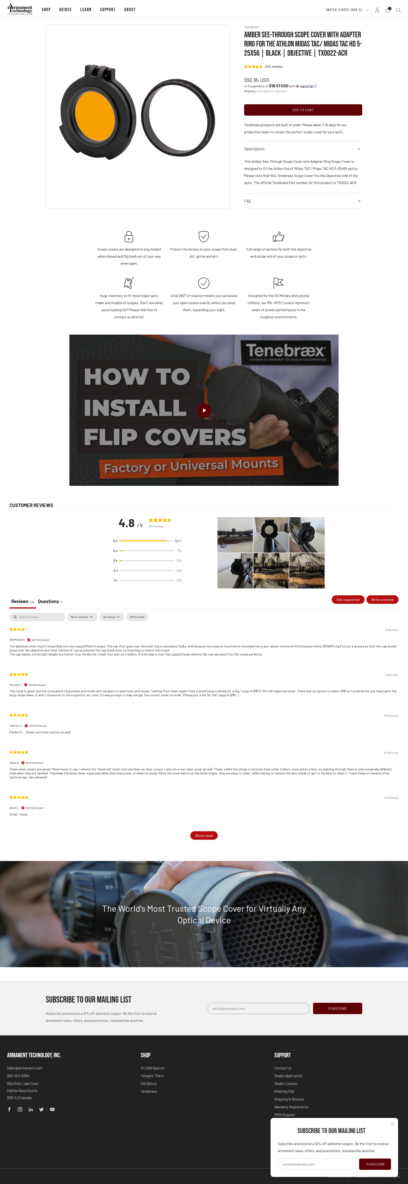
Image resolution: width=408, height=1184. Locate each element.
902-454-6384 (18, 1076)
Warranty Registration (291, 1107)
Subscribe (375, 1164)
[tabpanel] (204, 728)
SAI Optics (149, 1083)
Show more (204, 835)
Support (108, 10)
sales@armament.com (24, 1068)
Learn (86, 10)
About (130, 10)
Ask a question (348, 599)
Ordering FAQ (284, 1091)
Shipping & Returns (289, 1099)
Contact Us (283, 1068)
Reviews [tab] (22, 601)
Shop (46, 10)
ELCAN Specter (153, 1068)
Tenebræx (252, 27)
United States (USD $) (344, 10)
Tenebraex (149, 1091)
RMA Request (284, 1115)
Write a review (382, 599)
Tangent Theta (152, 1076)
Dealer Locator (285, 1083)
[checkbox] (137, 617)
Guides (65, 10)
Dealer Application (288, 1076)
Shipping (249, 91)
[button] (280, 86)
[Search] (398, 10)
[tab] (50, 602)
